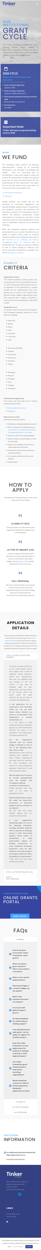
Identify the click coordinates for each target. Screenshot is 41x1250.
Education (8, 196)
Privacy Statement (13, 1214)
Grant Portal (20, 916)
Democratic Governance (13, 193)
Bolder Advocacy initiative (14, 253)
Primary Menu (37, 4)
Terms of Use (11, 1216)
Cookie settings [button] (18, 1247)
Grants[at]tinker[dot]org (15, 1159)
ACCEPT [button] (29, 1247)
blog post (21, 561)
